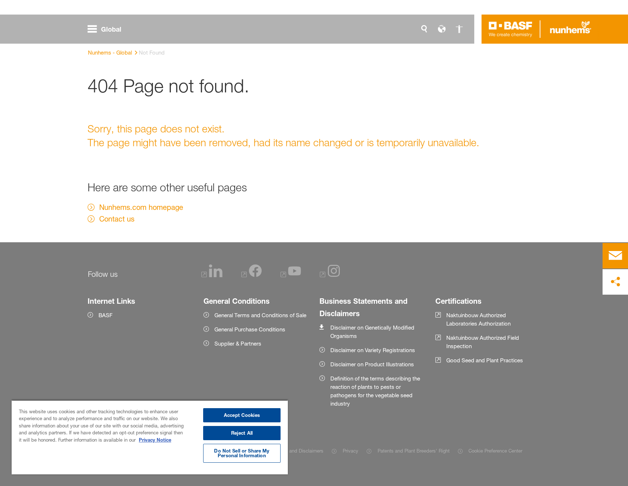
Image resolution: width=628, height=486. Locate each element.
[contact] (615, 255)
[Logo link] (510, 29)
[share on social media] (615, 282)
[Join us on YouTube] (290, 275)
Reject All (242, 433)
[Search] (424, 29)
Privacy (350, 451)
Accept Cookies (242, 415)
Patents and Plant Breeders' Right (413, 451)
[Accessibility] (459, 29)
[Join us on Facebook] (251, 275)
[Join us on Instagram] (330, 275)
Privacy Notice (155, 440)
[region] (150, 437)
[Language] (441, 29)
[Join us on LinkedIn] (212, 275)
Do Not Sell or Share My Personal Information (241, 453)
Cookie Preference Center (495, 451)
